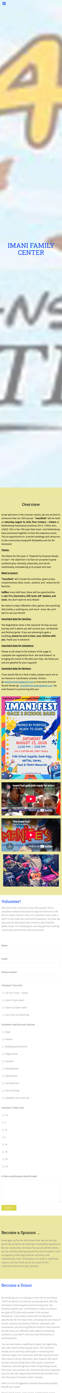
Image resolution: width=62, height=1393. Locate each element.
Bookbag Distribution (16, 1046)
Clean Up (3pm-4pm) (16, 1007)
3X (6, 1159)
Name (4, 945)
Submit (8, 1207)
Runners (9, 1061)
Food (7, 1032)
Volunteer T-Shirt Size (12, 1107)
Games (8, 1039)
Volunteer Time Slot (11, 985)
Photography (11, 1068)
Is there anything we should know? (19, 1176)
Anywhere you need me (17, 1098)
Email (4, 958)
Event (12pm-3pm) (14, 1000)
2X (6, 1151)
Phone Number (9, 972)
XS (6, 1115)
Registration (11, 1054)
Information (11, 1076)
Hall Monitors (12, 1083)
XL (6, 1144)
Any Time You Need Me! (17, 1015)
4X (6, 1166)
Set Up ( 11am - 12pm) (16, 993)
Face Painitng (12, 1090)
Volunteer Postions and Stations (18, 1024)
